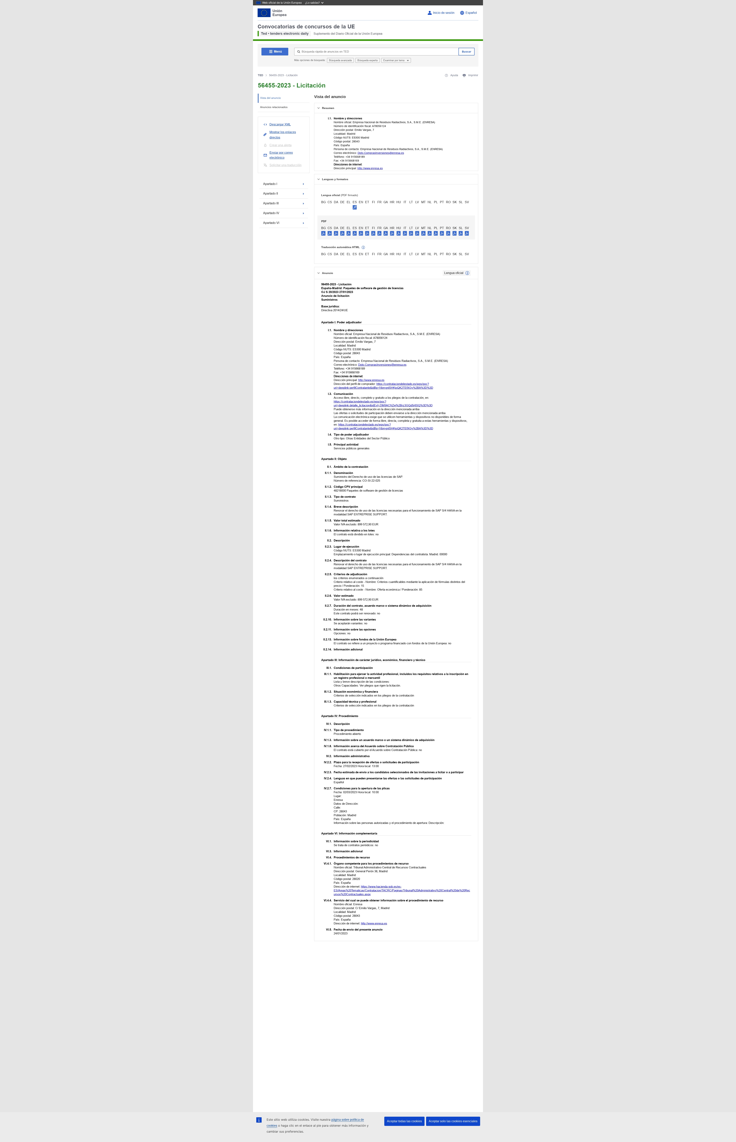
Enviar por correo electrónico (281, 155)
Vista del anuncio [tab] (270, 97)
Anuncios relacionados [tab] (274, 107)
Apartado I (270, 184)
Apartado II (270, 193)
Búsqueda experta (367, 60)
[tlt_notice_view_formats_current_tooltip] (467, 273)
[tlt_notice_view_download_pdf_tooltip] (323, 233)
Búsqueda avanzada (340, 60)
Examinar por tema (394, 60)
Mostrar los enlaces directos (282, 134)
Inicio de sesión (443, 12)
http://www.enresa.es (370, 168)
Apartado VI (271, 222)
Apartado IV (271, 213)
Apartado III (271, 203)
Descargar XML (280, 124)
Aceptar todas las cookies (404, 1121)
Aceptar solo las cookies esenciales (453, 1121)
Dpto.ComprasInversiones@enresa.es (381, 152)
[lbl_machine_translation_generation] (363, 247)
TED (260, 75)
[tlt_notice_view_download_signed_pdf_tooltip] (355, 207)
